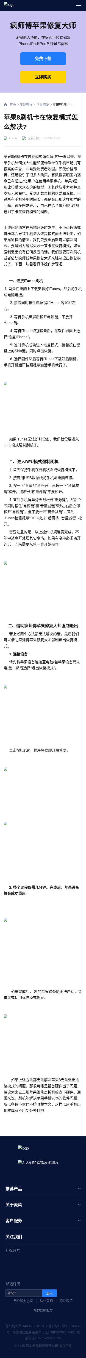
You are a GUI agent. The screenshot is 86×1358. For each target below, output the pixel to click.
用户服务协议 (23, 1301)
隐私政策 (66, 1301)
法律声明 (46, 1301)
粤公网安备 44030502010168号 (28, 1326)
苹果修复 (42, 104)
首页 (13, 104)
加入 (49, 1293)
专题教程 (26, 104)
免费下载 (43, 58)
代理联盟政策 (43, 1311)
